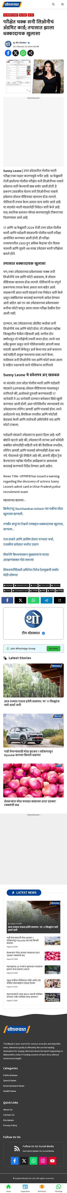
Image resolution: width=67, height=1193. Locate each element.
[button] (53, 4)
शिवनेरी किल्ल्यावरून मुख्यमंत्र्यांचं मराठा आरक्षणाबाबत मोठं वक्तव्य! (26, 557)
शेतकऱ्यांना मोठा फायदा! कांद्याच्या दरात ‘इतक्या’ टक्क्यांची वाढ (30, 803)
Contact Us (8, 1115)
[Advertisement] (33, 133)
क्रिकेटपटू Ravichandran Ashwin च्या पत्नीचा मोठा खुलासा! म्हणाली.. (33, 511)
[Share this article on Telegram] (46, 600)
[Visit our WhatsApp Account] (33, 1161)
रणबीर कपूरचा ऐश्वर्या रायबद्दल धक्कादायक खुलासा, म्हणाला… (33, 526)
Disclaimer (8, 1120)
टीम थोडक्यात (21, 43)
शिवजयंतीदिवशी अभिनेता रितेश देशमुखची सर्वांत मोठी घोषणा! (31, 572)
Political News (10, 1075)
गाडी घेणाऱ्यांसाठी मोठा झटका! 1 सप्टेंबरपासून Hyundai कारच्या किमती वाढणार (28, 753)
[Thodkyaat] (12, 4)
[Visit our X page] (24, 1161)
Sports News (9, 1080)
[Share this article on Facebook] (7, 600)
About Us (8, 1110)
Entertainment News (13, 1086)
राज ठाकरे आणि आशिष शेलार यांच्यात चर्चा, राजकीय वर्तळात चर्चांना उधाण (28, 542)
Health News (9, 1091)
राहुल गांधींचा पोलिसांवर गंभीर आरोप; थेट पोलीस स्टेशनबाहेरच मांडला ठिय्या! (24, 982)
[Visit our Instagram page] (43, 1161)
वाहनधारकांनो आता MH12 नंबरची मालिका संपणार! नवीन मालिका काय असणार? (24, 995)
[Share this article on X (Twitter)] (20, 600)
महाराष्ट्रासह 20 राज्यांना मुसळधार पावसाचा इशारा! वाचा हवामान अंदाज (25, 968)
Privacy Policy (10, 1125)
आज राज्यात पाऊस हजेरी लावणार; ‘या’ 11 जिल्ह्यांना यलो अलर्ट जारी (32, 703)
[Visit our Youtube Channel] (52, 1161)
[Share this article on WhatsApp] (33, 600)
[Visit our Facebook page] (15, 1161)
